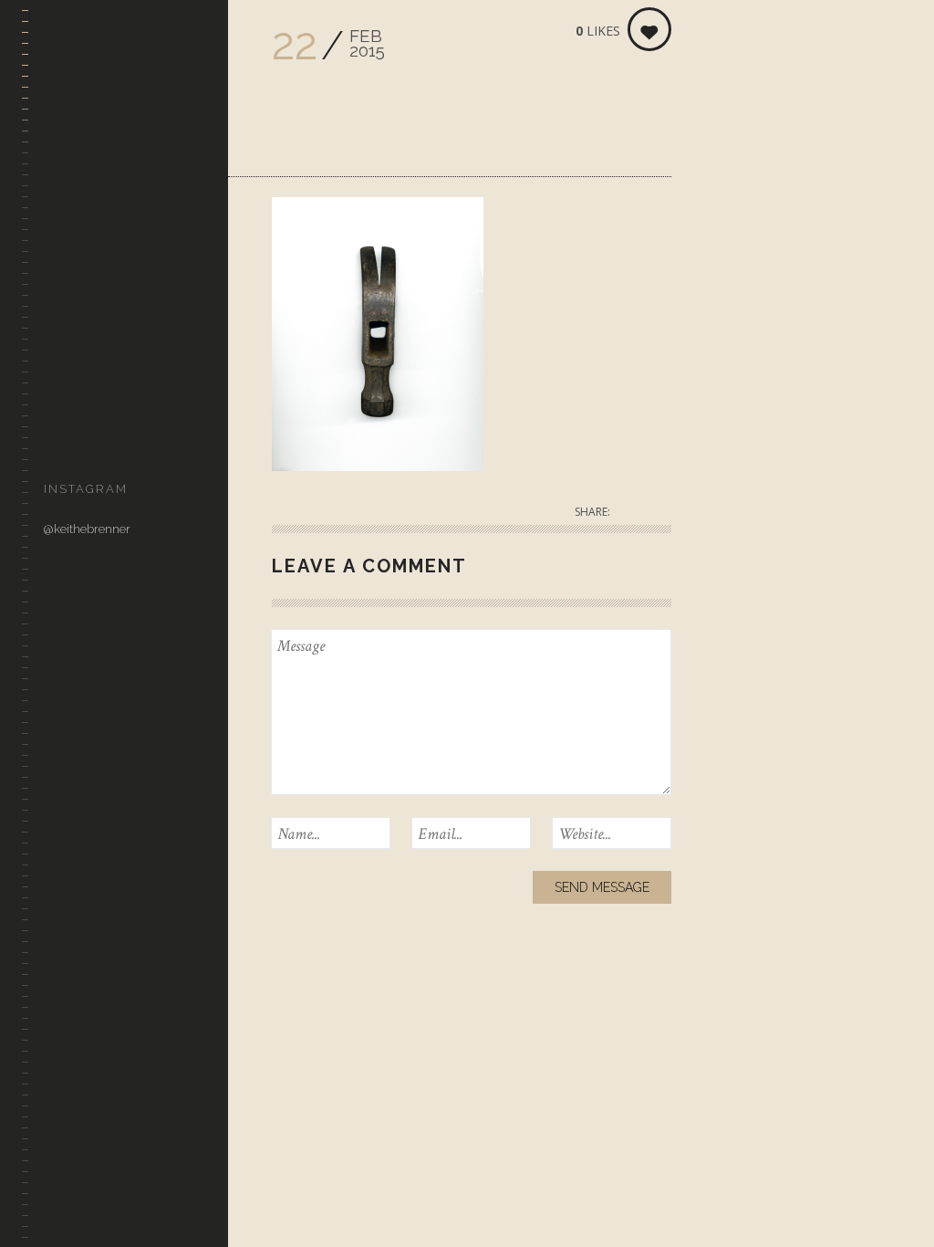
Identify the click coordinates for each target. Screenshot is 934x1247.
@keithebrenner (87, 529)
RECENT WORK (87, 218)
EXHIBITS (68, 305)
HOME (61, 174)
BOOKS (63, 393)
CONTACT (71, 437)
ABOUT (63, 349)
